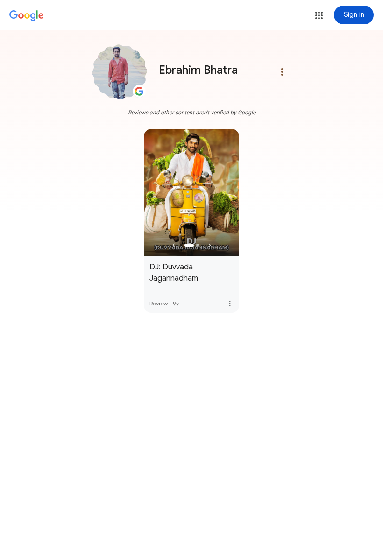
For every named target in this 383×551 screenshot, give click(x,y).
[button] (319, 15)
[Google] (26, 15)
